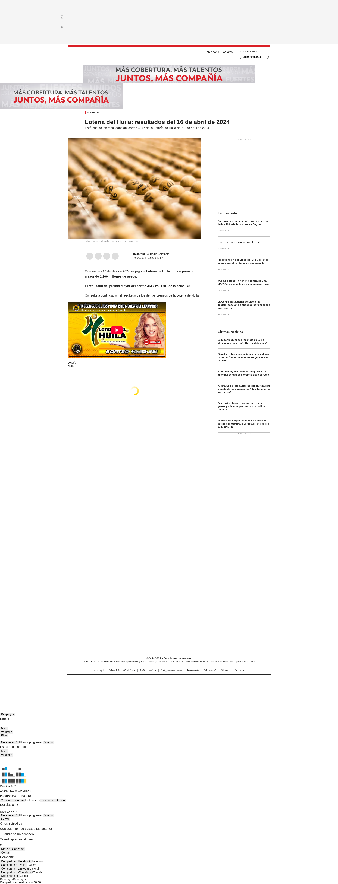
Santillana (159, 678)
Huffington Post (133, 684)
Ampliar (194, 145)
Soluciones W (210, 670)
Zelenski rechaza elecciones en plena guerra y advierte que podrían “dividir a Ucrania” (241, 406)
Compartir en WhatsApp (16, 872)
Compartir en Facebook (15, 861)
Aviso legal (99, 670)
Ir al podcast (32, 800)
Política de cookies (148, 670)
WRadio (169, 55)
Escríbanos (239, 670)
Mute (4, 728)
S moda (191, 689)
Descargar (6, 879)
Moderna (144, 689)
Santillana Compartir (179, 678)
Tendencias (93, 112)
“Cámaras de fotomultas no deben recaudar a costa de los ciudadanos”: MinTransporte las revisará (244, 388)
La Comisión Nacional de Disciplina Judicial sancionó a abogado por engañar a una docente (244, 304)
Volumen (6, 731)
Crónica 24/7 (8, 786)
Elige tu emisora (252, 56)
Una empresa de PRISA (97, 682)
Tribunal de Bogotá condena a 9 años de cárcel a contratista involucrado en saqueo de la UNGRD (243, 423)
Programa (226, 51)
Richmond (126, 689)
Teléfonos (225, 670)
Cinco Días (175, 684)
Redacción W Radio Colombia (151, 253)
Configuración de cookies (171, 670)
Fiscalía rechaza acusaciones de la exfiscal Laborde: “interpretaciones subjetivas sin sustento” (244, 357)
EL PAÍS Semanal (201, 684)
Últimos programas (31, 742)
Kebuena (231, 684)
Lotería (72, 362)
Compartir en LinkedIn (15, 868)
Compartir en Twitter (13, 864)
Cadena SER (196, 678)
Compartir (47, 800)
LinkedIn (106, 256)
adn (219, 678)
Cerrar (5, 819)
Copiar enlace (10, 875)
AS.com (208, 678)
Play (4, 735)
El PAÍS (127, 678)
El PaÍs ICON (175, 689)
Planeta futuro (216, 684)
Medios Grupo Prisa (97, 691)
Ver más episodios (12, 800)
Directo (48, 742)
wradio (162, 684)
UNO (151, 684)
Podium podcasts (160, 689)
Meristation (223, 689)
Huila (71, 365)
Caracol (232, 678)
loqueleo (206, 689)
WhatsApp (115, 256)
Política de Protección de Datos (122, 670)
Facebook (89, 256)
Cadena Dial (188, 684)
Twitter (98, 256)
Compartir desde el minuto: (20, 882)
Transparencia (193, 670)
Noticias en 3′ (9, 742)
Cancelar (18, 848)
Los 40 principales (143, 678)
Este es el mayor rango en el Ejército (239, 242)
